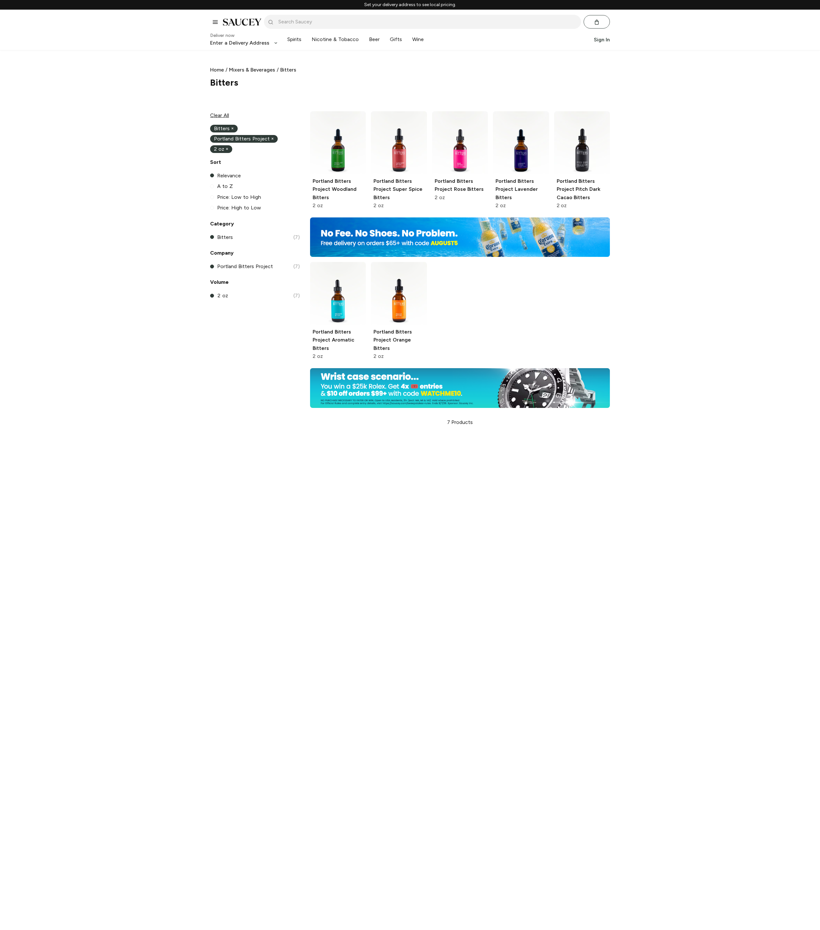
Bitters (288, 70)
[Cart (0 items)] (597, 22)
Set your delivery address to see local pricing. (410, 4)
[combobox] (427, 22)
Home (217, 70)
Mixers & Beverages (252, 70)
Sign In (602, 40)
